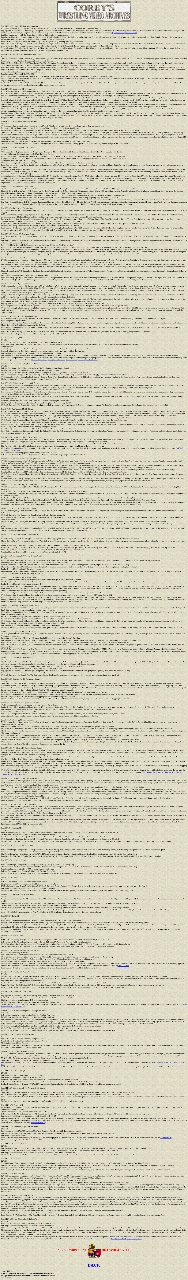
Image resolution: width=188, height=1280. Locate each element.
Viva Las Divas (123, 966)
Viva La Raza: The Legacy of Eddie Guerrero (48, 360)
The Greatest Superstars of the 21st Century (82, 360)
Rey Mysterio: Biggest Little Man (124, 33)
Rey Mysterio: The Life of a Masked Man (126, 1239)
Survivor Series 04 (38, 1123)
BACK (94, 1265)
